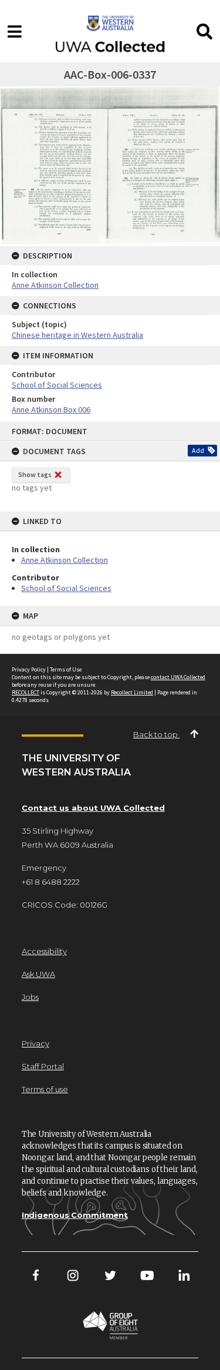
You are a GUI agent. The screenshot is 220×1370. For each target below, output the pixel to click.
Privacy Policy (29, 669)
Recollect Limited (132, 692)
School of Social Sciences (66, 588)
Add (198, 450)
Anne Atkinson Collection (64, 560)
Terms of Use (66, 669)
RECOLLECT (25, 692)
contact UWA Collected (178, 677)
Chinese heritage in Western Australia (77, 335)
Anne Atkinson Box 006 (51, 409)
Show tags (35, 474)
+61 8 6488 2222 (51, 882)
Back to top (156, 734)
